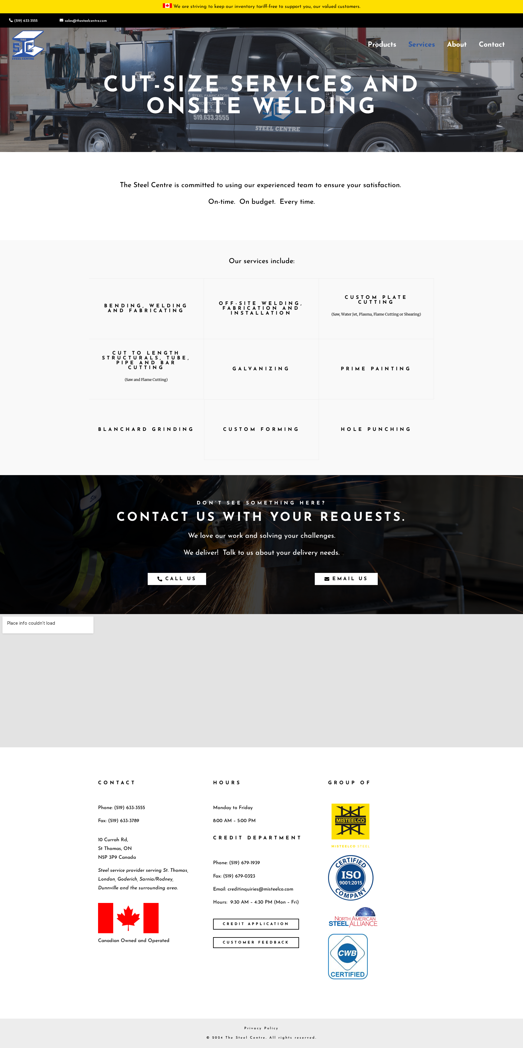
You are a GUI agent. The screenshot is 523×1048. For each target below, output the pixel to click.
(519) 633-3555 (26, 21)
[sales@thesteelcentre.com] (61, 20)
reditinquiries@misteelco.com (261, 889)
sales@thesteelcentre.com (86, 21)
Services (421, 44)
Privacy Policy (261, 1028)
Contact (492, 44)
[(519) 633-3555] (11, 20)
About (457, 44)
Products (382, 44)
